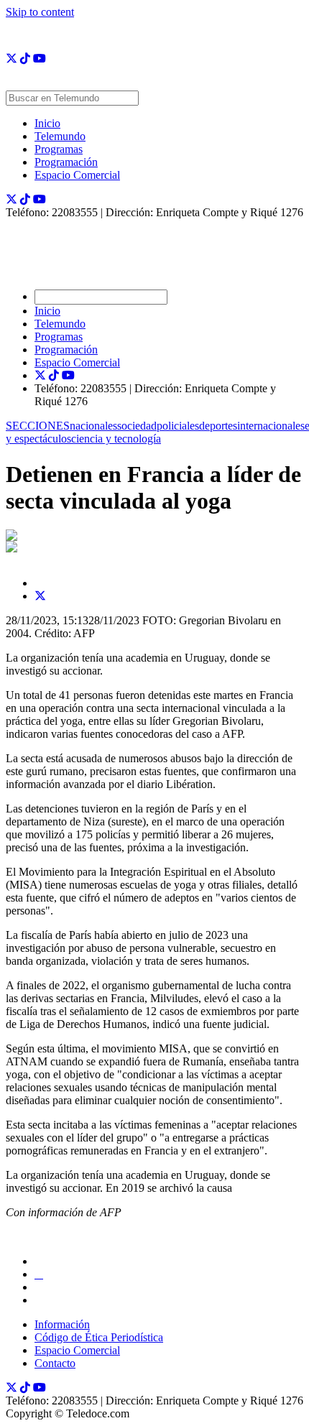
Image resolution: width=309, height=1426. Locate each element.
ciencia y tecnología (116, 438)
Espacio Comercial (77, 175)
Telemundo (60, 136)
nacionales (93, 426)
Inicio (47, 123)
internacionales (271, 426)
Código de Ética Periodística (98, 1337)
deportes (218, 426)
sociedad (137, 426)
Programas (58, 149)
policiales (178, 426)
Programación (66, 162)
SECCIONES (38, 426)
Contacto (54, 1363)
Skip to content (40, 12)
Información (62, 1324)
